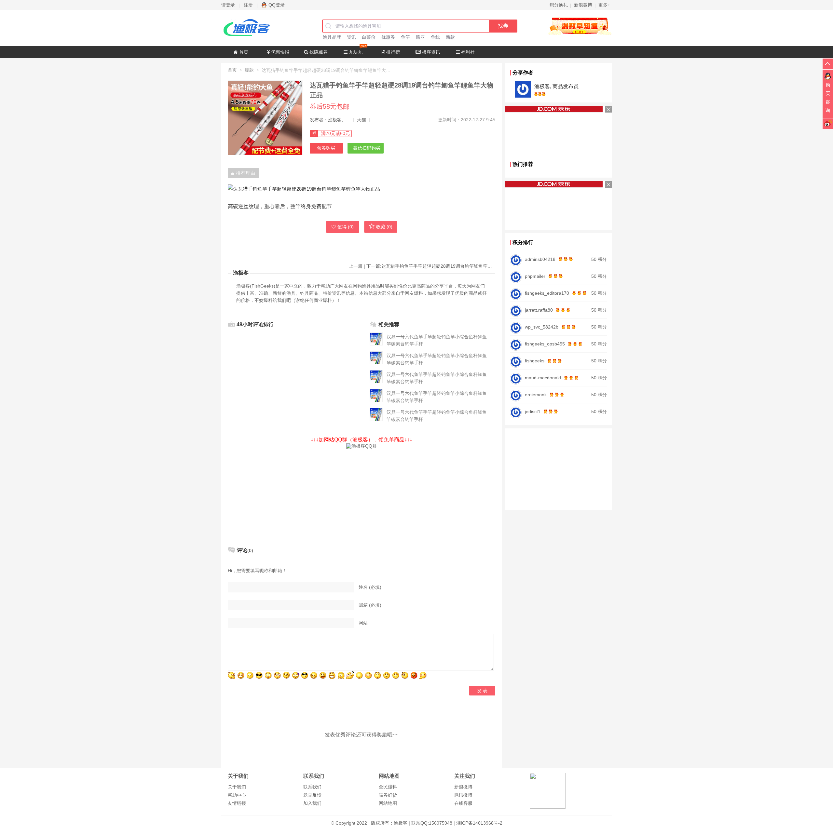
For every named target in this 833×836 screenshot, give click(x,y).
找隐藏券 (318, 52)
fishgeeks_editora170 (547, 293)
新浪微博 (463, 786)
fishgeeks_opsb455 (545, 343)
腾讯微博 (463, 795)
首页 (243, 52)
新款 (450, 37)
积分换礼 (559, 4)
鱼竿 (405, 37)
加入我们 (312, 803)
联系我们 (312, 786)
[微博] (828, 123)
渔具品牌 (332, 37)
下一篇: (430, 266)
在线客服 (463, 803)
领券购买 (326, 148)
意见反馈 (312, 795)
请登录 (228, 4)
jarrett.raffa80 (539, 310)
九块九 (355, 52)
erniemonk (536, 394)
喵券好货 (388, 795)
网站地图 (388, 803)
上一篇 (355, 266)
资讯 (351, 37)
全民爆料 (388, 786)
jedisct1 (532, 411)
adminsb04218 (540, 259)
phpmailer (535, 276)
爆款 (249, 70)
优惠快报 (279, 52)
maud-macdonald (543, 377)
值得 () (345, 226)
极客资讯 (430, 52)
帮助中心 (237, 795)
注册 (248, 4)
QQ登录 (276, 4)
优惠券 (388, 37)
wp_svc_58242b (541, 327)
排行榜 (392, 52)
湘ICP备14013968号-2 (479, 823)
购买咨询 (828, 97)
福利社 (467, 52)
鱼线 (435, 37)
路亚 (420, 37)
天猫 (361, 119)
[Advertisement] (361, 494)
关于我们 (237, 786)
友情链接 (237, 803)
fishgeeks (534, 360)
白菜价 (369, 37)
